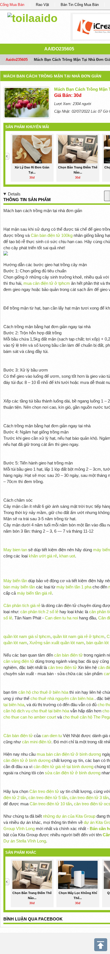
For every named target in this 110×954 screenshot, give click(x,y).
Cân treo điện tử (44, 791)
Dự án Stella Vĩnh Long (24, 841)
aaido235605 (59, 48)
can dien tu (52, 735)
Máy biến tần (15, 580)
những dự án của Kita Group (69, 816)
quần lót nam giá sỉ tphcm (26, 636)
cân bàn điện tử (68, 655)
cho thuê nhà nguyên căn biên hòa (61, 698)
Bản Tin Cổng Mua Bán (80, 5)
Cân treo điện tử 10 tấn (51, 803)
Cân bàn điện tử (18, 735)
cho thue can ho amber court (29, 717)
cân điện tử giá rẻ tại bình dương (63, 766)
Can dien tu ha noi (61, 617)
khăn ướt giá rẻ (43, 555)
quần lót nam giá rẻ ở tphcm (78, 636)
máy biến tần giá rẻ (34, 593)
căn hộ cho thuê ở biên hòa (43, 692)
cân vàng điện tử (18, 661)
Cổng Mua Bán (12, 5)
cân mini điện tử (36, 741)
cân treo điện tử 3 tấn (89, 797)
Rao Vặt (42, 5)
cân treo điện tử (62, 667)
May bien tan (15, 549)
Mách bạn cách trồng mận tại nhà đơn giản (52, 76)
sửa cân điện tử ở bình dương (72, 772)
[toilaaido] (32, 17)
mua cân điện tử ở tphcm (46, 283)
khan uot (67, 555)
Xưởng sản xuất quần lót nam (56, 642)
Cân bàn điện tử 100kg (51, 235)
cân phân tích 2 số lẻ (40, 611)
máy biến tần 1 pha (73, 586)
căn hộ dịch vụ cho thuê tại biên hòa (36, 710)
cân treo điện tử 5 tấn (47, 797)
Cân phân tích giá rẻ (21, 605)
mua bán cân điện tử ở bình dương (69, 754)
